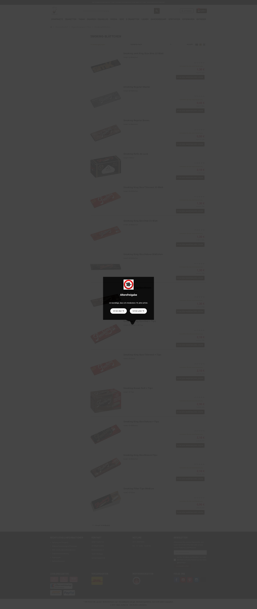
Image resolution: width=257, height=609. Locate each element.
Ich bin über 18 (118, 311)
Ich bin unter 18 (138, 311)
